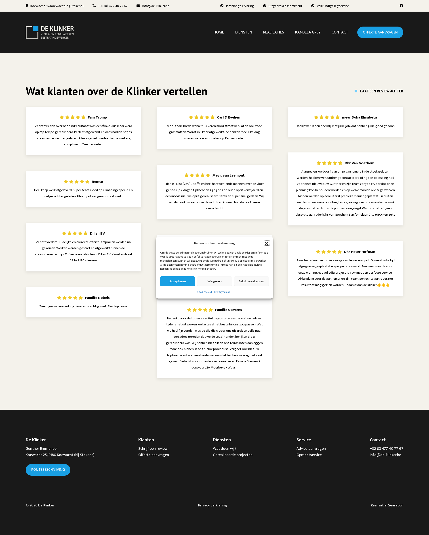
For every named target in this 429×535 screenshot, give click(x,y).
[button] (266, 243)
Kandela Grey (307, 32)
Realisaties (273, 32)
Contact (340, 32)
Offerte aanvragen (380, 32)
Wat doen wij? (224, 448)
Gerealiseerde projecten (232, 455)
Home (219, 32)
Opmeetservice (309, 455)
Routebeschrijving (48, 469)
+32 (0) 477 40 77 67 (113, 6)
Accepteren (177, 281)
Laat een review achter (381, 91)
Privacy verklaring (212, 505)
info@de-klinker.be (155, 6)
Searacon (395, 505)
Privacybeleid (222, 292)
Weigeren (215, 281)
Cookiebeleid (204, 292)
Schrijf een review (152, 448)
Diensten (243, 32)
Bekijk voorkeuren (251, 281)
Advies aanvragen (311, 448)
